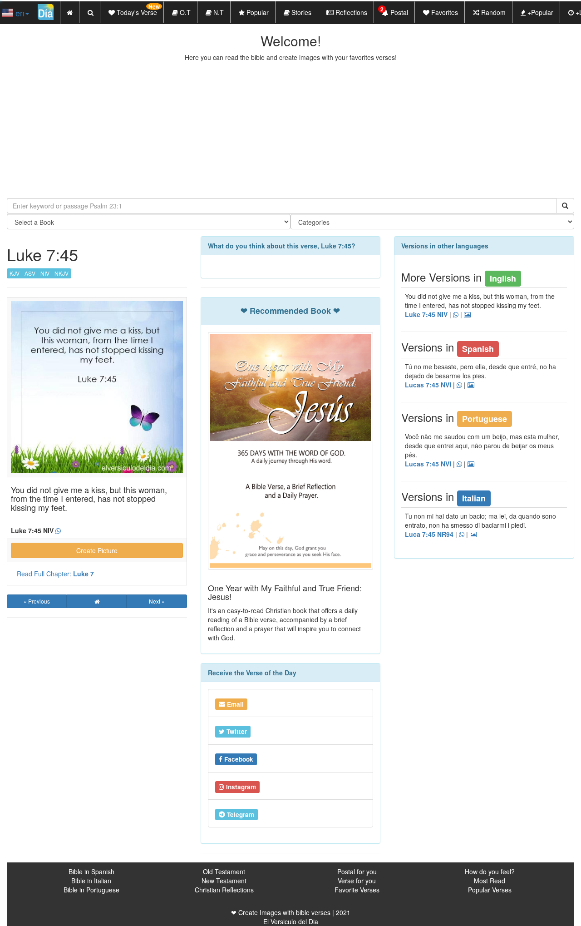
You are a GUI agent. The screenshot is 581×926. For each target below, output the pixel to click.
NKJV (61, 273)
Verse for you (357, 880)
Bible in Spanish (91, 871)
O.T (184, 12)
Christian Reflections (224, 889)
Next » (157, 601)
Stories (300, 12)
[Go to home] (97, 601)
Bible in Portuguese (91, 889)
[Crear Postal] (473, 534)
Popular (257, 12)
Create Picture (97, 550)
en (19, 13)
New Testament (224, 880)
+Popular (539, 12)
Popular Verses (490, 889)
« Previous (37, 601)
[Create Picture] (471, 385)
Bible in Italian (91, 880)
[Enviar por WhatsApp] (461, 534)
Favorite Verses (357, 889)
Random (492, 12)
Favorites (443, 12)
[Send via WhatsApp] (58, 531)
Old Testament (224, 871)
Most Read (489, 880)
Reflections (350, 12)
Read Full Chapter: (55, 573)
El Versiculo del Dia (290, 921)
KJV (15, 273)
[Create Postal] (467, 315)
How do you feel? (490, 871)
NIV (44, 273)
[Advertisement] (290, 129)
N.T (218, 12)
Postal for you (357, 871)
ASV (30, 273)
